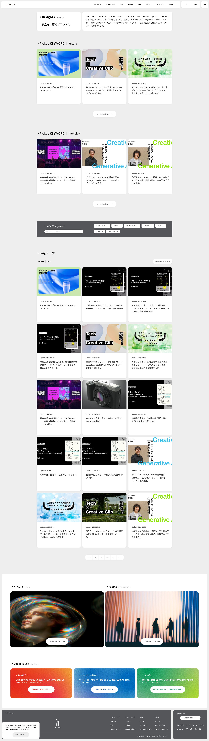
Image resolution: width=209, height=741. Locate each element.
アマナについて (96, 4)
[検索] (186, 4)
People (171, 4)
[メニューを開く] (204, 4)
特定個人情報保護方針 (161, 729)
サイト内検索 (200, 725)
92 (113, 557)
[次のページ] (120, 557)
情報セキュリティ (115, 729)
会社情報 (128, 725)
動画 (139, 4)
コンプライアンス (160, 725)
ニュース (157, 721)
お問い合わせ (181, 725)
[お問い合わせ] (195, 4)
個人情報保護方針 (130, 729)
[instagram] (195, 729)
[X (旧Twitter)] (187, 729)
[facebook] (191, 729)
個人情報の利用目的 (146, 729)
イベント (148, 4)
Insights (130, 4)
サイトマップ (190, 725)
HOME (6, 713)
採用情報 (113, 721)
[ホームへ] (10, 4)
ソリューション (110, 4)
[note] (200, 729)
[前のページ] (89, 557)
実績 (121, 4)
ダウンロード (160, 4)
